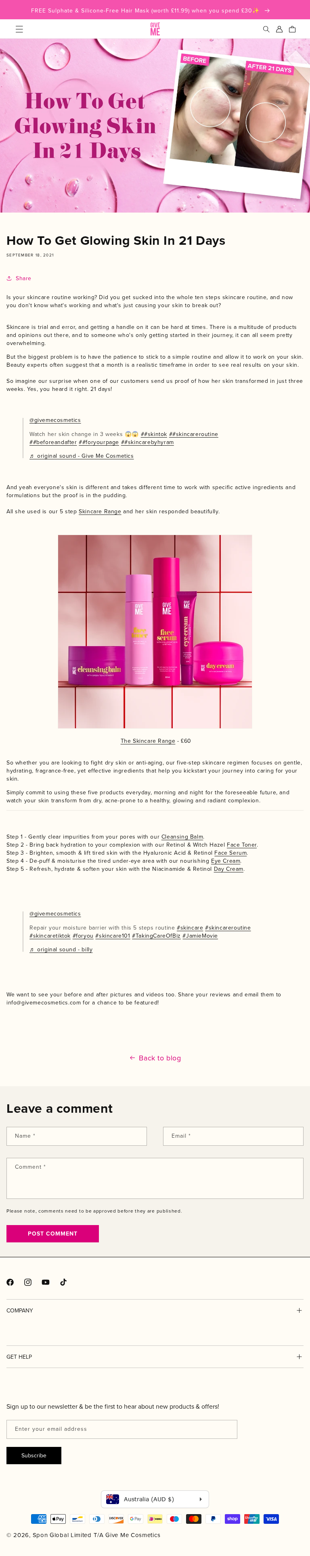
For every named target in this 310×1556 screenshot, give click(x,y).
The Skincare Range (148, 741)
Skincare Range (100, 511)
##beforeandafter (53, 442)
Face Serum (230, 853)
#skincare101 (112, 936)
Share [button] (23, 278)
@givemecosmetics (55, 420)
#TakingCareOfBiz (156, 936)
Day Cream (228, 869)
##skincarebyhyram (147, 442)
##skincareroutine (193, 434)
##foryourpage (99, 442)
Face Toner (242, 845)
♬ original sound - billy (60, 949)
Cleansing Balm (182, 837)
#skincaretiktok (50, 936)
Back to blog (160, 1058)
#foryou (83, 936)
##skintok (154, 434)
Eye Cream (225, 861)
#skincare (190, 928)
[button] (19, 29)
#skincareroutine (228, 928)
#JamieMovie (200, 936)
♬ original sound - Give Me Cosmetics (81, 456)
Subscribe (33, 1455)
